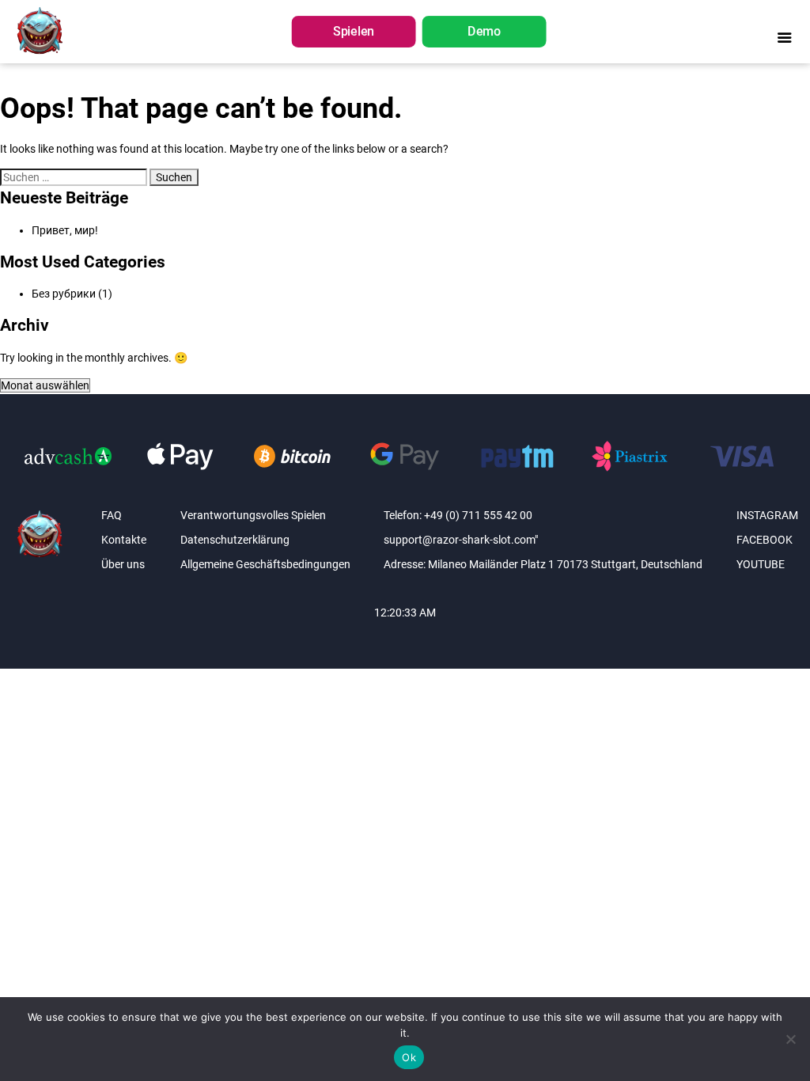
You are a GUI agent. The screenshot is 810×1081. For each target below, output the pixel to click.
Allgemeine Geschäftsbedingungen (265, 564)
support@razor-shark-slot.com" (461, 539)
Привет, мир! (65, 230)
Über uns (123, 564)
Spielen (353, 32)
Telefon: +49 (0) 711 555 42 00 (458, 515)
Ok (409, 1057)
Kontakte (123, 539)
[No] (790, 1039)
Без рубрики (64, 293)
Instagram (767, 515)
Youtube (760, 564)
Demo (484, 32)
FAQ (111, 515)
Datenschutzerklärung (235, 539)
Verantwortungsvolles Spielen (253, 515)
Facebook (764, 539)
